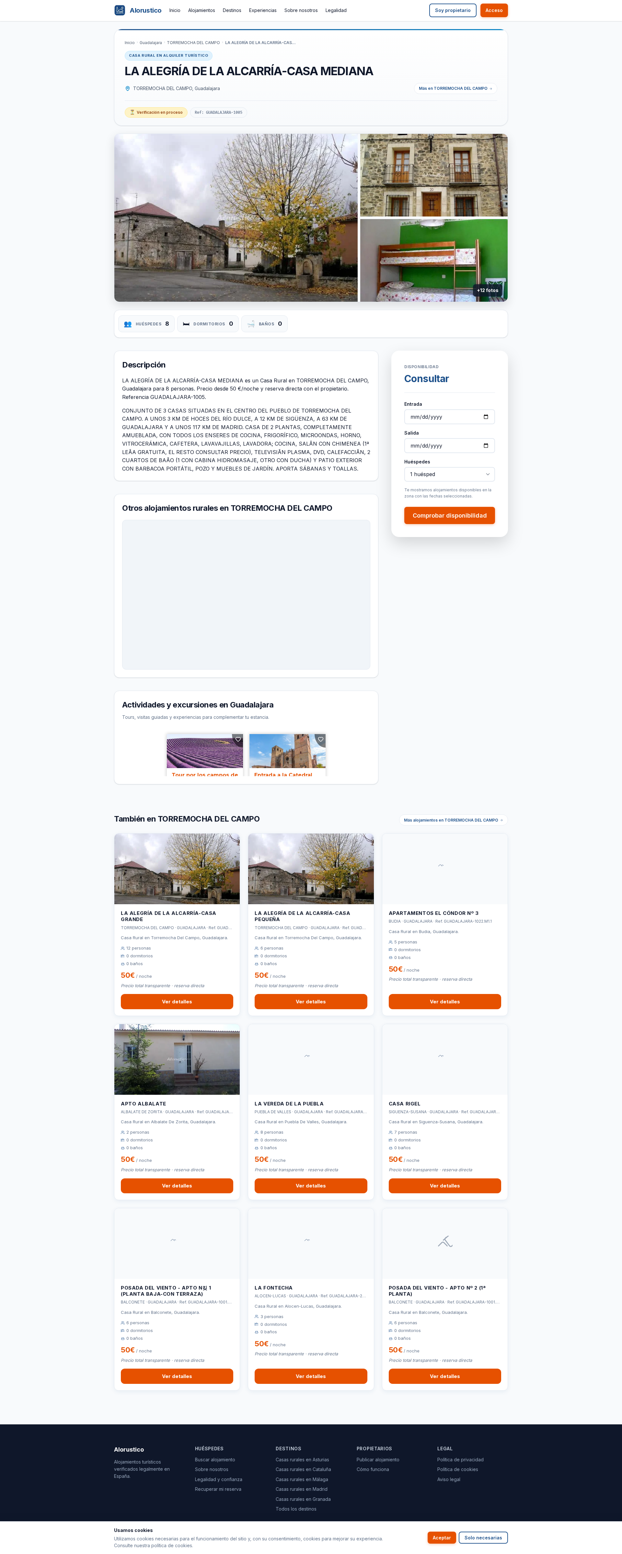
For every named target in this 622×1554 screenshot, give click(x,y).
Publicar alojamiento (378, 1459)
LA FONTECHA (274, 1288)
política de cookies (171, 1545)
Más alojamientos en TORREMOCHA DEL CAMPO (451, 820)
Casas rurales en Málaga (302, 1479)
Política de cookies (457, 1469)
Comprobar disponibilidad (450, 515)
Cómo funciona (373, 1469)
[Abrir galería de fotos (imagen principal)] (236, 218)
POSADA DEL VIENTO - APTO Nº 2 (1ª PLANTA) (437, 1291)
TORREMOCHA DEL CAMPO (193, 42)
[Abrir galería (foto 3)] (434, 260)
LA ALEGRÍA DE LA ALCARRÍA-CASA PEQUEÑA (302, 916)
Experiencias (263, 10)
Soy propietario (453, 10)
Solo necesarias (483, 1537)
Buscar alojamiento (215, 1459)
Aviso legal (448, 1479)
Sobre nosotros (301, 10)
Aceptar (442, 1537)
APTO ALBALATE (143, 1104)
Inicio (174, 10)
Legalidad (336, 10)
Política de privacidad (460, 1459)
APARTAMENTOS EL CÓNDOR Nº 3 (434, 913)
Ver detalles (177, 1002)
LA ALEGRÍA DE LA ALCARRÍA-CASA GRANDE (168, 916)
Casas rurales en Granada (303, 1499)
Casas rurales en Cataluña (303, 1469)
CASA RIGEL (405, 1104)
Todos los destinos (296, 1509)
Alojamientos (201, 10)
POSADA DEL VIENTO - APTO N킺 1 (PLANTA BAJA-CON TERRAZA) (166, 1291)
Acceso (494, 10)
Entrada (413, 404)
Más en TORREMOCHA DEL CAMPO (453, 88)
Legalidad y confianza (218, 1479)
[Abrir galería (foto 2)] (434, 175)
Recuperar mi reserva (218, 1489)
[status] (156, 112)
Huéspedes (417, 461)
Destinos (232, 10)
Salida (411, 433)
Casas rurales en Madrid (302, 1489)
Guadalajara (151, 42)
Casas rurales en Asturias (302, 1459)
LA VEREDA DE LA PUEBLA (289, 1104)
